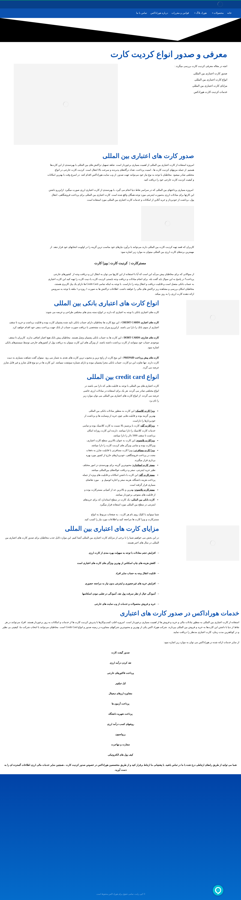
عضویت (53, 829)
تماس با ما (141, 13)
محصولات (219, 13)
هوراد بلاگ (201, 13)
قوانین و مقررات (180, 13)
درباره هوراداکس (159, 13)
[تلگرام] (14, 4)
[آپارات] (10, 4)
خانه (229, 13)
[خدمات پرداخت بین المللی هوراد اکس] (220, 4)
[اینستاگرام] (19, 4)
